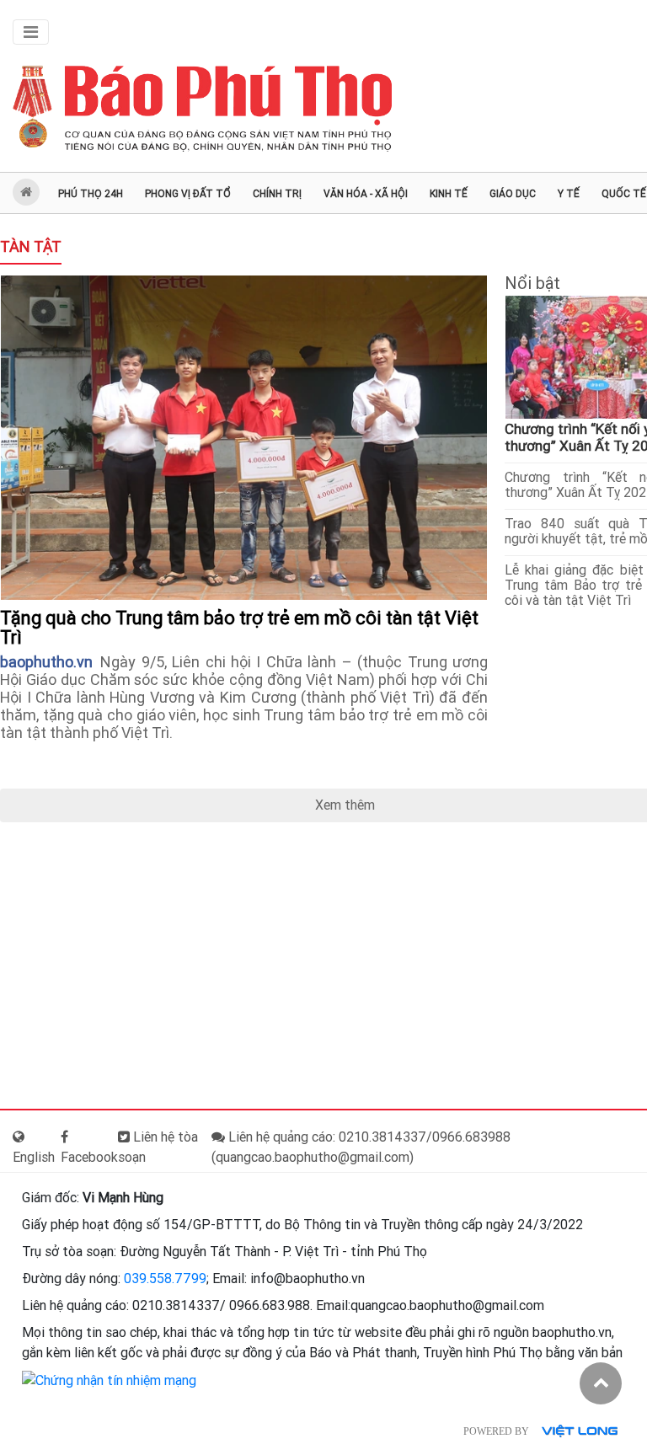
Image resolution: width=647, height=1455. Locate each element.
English (34, 1157)
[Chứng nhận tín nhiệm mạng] (109, 1380)
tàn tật (30, 246)
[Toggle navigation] (31, 32)
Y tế (569, 194)
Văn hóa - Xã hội (366, 194)
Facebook (89, 1157)
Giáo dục (512, 194)
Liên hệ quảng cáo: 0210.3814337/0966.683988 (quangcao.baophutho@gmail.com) (361, 1147)
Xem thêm (345, 805)
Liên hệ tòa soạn (158, 1147)
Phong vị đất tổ (188, 194)
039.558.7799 (165, 1278)
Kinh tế (449, 194)
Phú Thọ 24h (90, 194)
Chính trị (277, 194)
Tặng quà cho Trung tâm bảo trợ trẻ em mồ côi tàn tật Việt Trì (239, 627)
